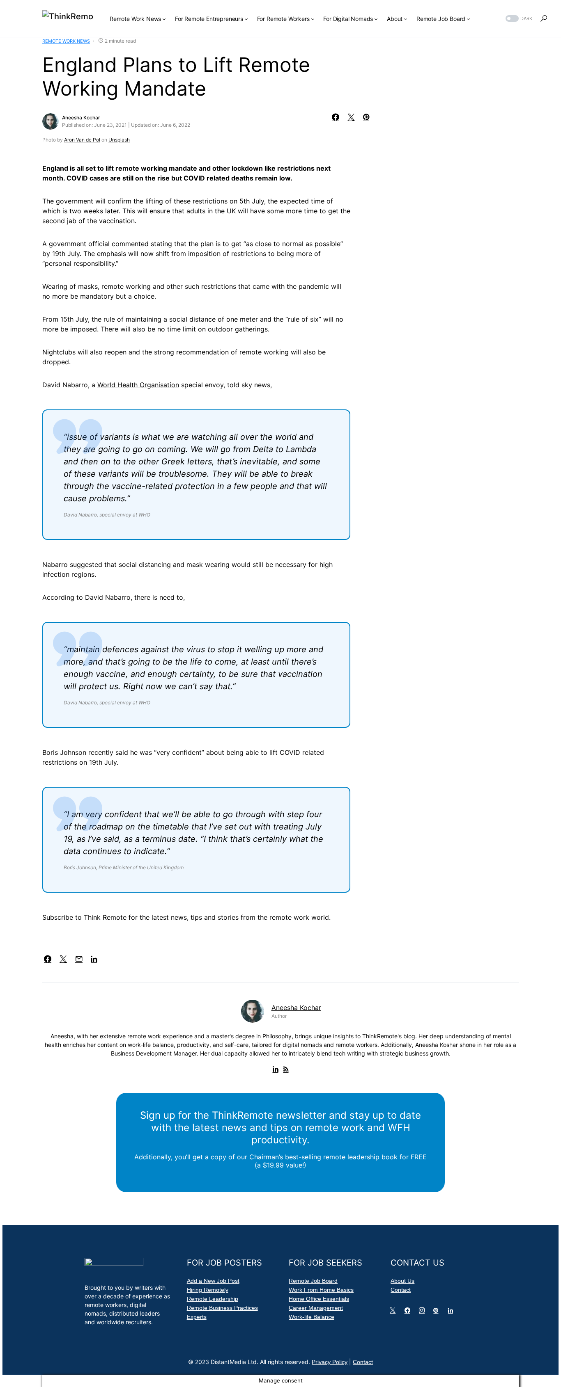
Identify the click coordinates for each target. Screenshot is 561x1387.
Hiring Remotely (207, 1289)
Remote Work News (66, 41)
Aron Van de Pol (82, 140)
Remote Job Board (313, 1280)
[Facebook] (409, 1312)
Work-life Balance (311, 1317)
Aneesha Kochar (81, 117)
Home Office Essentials (319, 1299)
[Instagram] (423, 1312)
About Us (402, 1280)
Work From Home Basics (321, 1289)
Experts (197, 1317)
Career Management (316, 1308)
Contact (401, 1289)
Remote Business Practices (222, 1308)
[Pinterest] (437, 1312)
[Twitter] (394, 1312)
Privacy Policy (329, 1362)
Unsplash (119, 140)
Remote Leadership (212, 1299)
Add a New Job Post (213, 1280)
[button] (518, 18)
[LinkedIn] (452, 1312)
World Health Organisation (138, 385)
